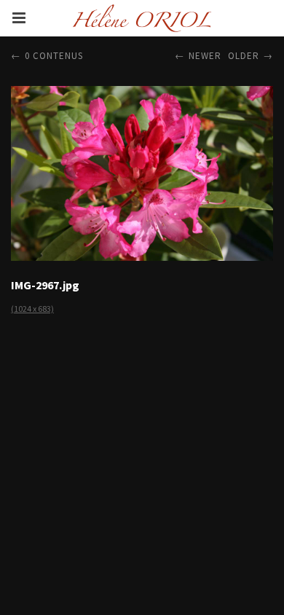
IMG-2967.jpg (45, 285)
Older (243, 56)
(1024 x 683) (32, 308)
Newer (205, 56)
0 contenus (54, 56)
